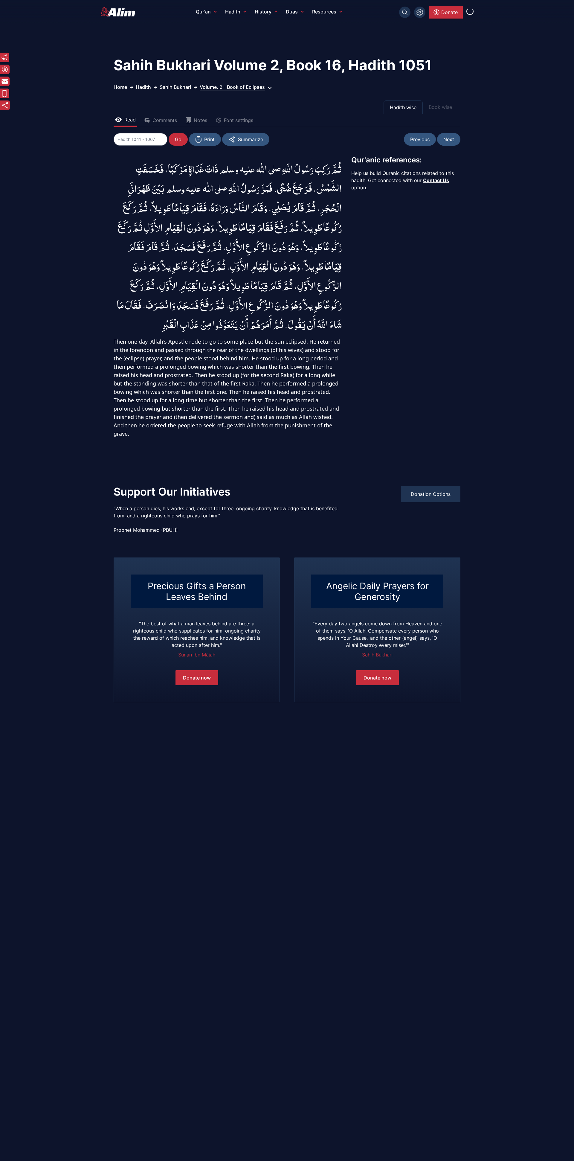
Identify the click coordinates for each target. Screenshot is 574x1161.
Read (130, 120)
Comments (164, 120)
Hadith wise (403, 107)
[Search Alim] (404, 12)
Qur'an (203, 12)
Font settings (238, 120)
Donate (449, 12)
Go (178, 139)
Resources (324, 12)
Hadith (232, 12)
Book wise (440, 107)
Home (120, 87)
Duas (292, 12)
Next (448, 139)
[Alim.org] (119, 11)
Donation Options (431, 494)
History (263, 12)
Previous (420, 139)
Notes (200, 120)
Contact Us (436, 180)
